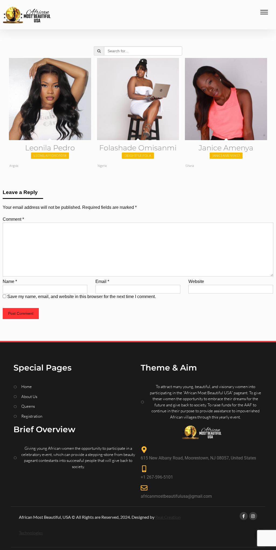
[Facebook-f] (244, 516)
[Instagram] (253, 516)
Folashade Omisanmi (138, 147)
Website (196, 281)
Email (102, 281)
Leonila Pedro (50, 147)
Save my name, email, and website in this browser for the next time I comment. (81, 296)
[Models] (26, 16)
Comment (13, 219)
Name (10, 281)
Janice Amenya (226, 147)
